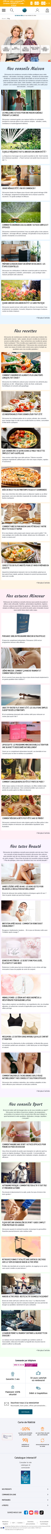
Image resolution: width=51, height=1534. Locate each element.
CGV (13, 1523)
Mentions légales (5, 1523)
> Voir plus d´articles (43, 318)
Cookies (20, 1523)
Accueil (4, 18)
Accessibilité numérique (44, 1523)
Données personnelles (30, 1523)
